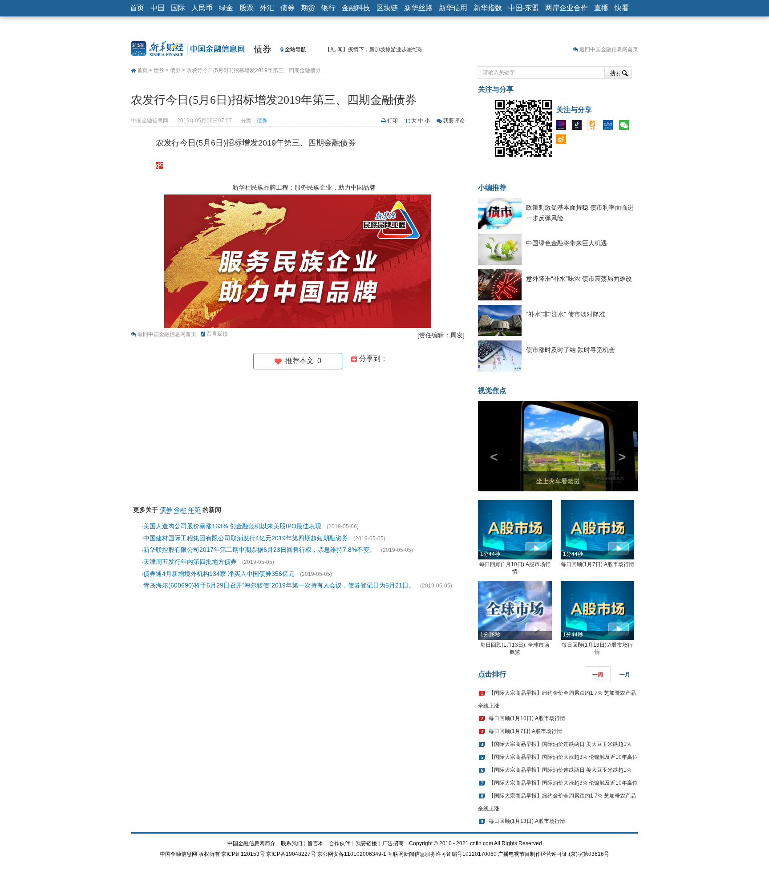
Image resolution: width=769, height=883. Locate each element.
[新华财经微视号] (563, 127)
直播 (601, 8)
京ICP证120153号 (243, 854)
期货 (308, 8)
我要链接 (366, 843)
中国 (157, 8)
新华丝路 (418, 8)
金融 (180, 509)
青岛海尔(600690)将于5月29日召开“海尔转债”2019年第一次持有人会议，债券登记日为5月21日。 (279, 585)
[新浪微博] (563, 141)
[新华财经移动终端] (610, 127)
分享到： (372, 358)
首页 (137, 8)
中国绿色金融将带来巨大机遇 (566, 243)
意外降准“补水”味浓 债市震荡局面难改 (579, 278)
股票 (246, 8)
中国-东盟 (523, 8)
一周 (597, 675)
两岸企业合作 (566, 8)
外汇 (267, 8)
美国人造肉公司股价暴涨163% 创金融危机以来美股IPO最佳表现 (232, 526)
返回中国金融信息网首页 (608, 49)
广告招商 (393, 843)
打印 (392, 120)
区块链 (387, 8)
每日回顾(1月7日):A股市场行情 (597, 564)
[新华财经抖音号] (579, 127)
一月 (624, 675)
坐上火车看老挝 (558, 481)
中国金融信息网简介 (251, 843)
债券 (287, 8)
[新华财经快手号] (594, 127)
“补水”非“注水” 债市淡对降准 (565, 314)
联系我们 (291, 843)
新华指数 (488, 8)
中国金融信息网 (178, 854)
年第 (194, 509)
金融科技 (356, 8)
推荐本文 (301, 361)
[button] (490, 446)
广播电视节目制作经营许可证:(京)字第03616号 (553, 854)
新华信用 (453, 8)
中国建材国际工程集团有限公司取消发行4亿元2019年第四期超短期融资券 (245, 538)
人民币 (202, 8)
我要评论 (454, 120)
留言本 (316, 843)
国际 (178, 8)
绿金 (226, 8)
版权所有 (209, 854)
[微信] (626, 127)
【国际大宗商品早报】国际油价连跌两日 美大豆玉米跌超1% (560, 744)
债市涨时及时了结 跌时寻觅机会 (570, 349)
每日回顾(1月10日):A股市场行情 (527, 718)
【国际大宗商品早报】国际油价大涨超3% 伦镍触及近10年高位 (563, 757)
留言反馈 (217, 334)
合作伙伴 (339, 843)
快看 (622, 8)
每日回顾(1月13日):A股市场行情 (527, 821)
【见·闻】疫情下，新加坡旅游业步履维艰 (374, 49)
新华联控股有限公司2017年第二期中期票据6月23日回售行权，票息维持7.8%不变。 (259, 549)
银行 (328, 8)
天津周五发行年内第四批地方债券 (190, 561)
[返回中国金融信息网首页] (159, 165)
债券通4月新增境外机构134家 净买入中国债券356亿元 (219, 573)
